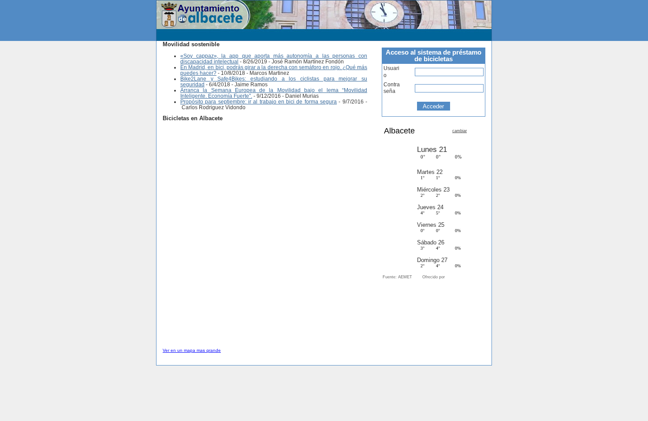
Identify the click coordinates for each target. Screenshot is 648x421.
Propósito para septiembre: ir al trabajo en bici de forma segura (258, 101)
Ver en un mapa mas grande (192, 350)
